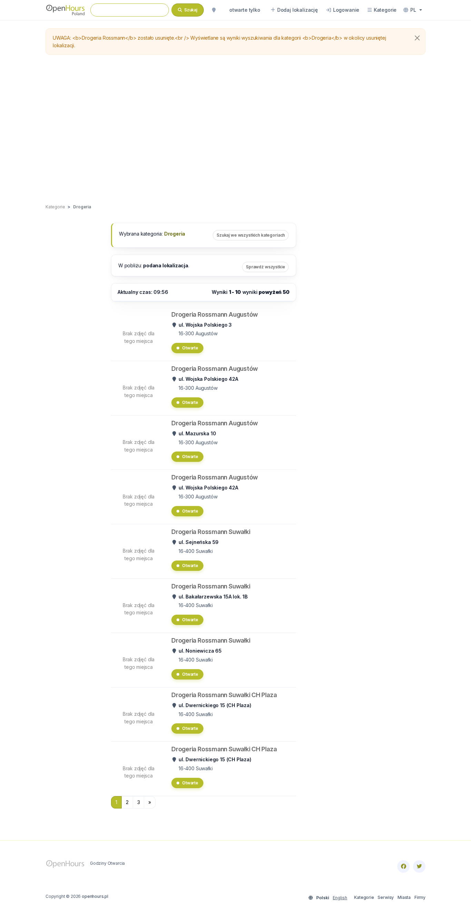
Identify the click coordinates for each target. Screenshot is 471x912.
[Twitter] (419, 866)
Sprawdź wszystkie (265, 266)
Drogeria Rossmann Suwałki (210, 531)
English (340, 897)
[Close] (417, 38)
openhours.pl (95, 896)
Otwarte (190, 347)
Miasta (404, 897)
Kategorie (364, 897)
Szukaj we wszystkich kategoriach (251, 235)
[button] (412, 10)
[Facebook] (403, 866)
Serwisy (386, 897)
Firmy (419, 897)
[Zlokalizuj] (213, 10)
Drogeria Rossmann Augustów (214, 314)
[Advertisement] (235, 129)
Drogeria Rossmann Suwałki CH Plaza (224, 694)
